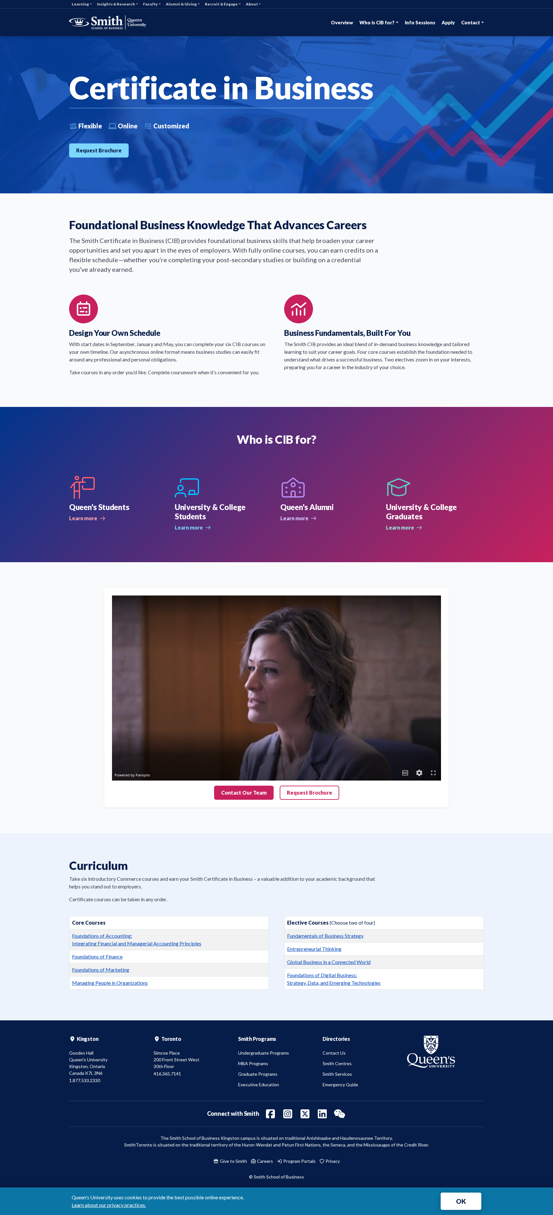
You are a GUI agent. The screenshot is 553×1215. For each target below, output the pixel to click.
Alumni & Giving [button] (181, 4)
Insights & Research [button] (116, 4)
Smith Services (337, 1074)
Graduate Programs (257, 1074)
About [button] (252, 4)
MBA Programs (253, 1063)
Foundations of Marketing (100, 970)
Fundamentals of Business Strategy (325, 936)
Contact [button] (470, 22)
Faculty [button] (150, 4)
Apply (448, 22)
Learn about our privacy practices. (109, 1205)
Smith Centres (337, 1063)
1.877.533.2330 (84, 1080)
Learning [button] (80, 4)
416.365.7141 (167, 1073)
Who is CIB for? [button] (377, 22)
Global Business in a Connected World (329, 962)
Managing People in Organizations (110, 983)
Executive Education (258, 1084)
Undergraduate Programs (263, 1053)
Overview (342, 22)
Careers (264, 1161)
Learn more (87, 518)
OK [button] (461, 1201)
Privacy (332, 1161)
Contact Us (334, 1053)
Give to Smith (233, 1161)
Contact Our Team (244, 793)
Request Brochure (99, 150)
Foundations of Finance (97, 956)
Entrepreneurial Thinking (314, 949)
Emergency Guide (340, 1084)
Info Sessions (420, 22)
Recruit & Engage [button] (221, 4)
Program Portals (299, 1161)
